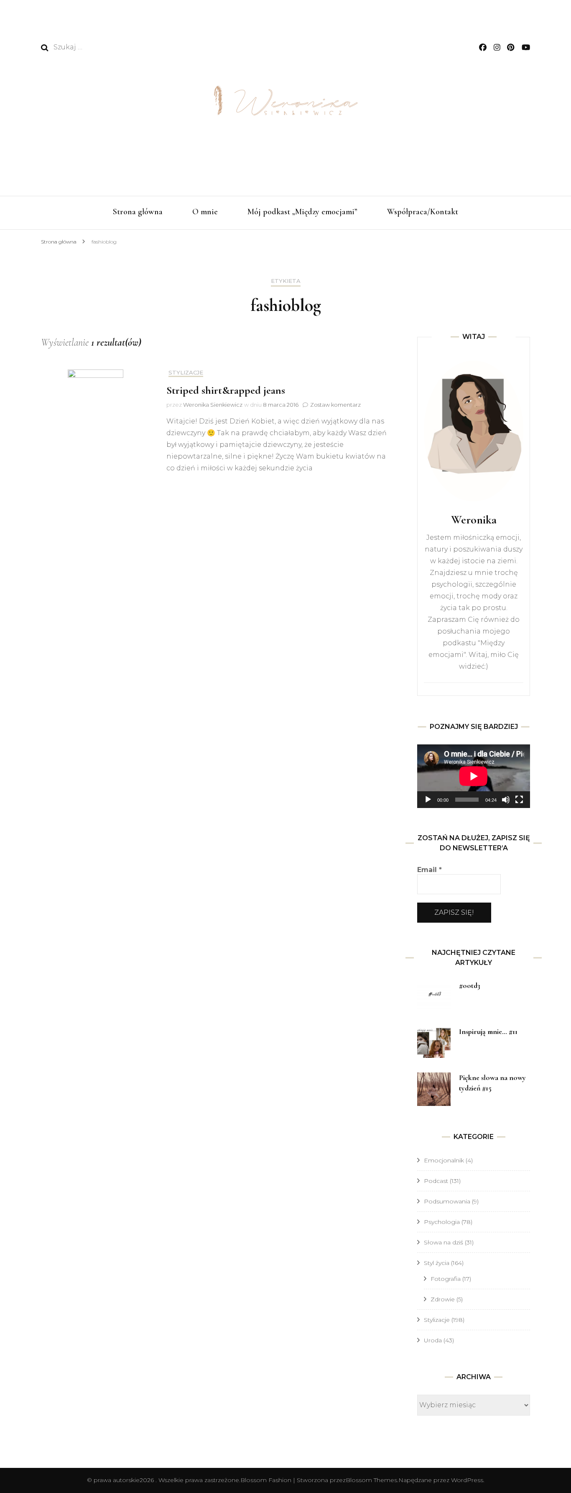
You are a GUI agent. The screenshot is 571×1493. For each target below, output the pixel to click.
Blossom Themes (371, 1480)
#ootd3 (469, 985)
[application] (473, 776)
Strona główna (138, 212)
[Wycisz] (506, 799)
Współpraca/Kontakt (422, 212)
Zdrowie (443, 1299)
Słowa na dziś (443, 1242)
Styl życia (436, 1263)
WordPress (467, 1480)
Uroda (433, 1340)
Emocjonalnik (444, 1160)
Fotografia (446, 1279)
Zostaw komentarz (335, 404)
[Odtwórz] (428, 799)
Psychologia (442, 1222)
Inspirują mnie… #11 (488, 1031)
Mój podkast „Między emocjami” (302, 212)
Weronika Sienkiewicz (212, 404)
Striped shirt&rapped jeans (225, 390)
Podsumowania (447, 1201)
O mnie (205, 212)
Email (429, 870)
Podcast (436, 1181)
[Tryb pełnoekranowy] (519, 799)
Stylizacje (185, 372)
